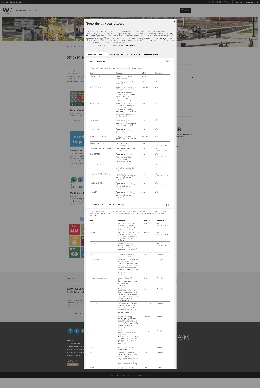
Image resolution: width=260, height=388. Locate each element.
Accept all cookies (152, 54)
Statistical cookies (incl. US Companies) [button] (107, 205)
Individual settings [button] (95, 54)
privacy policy (129, 45)
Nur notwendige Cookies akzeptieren (125, 54)
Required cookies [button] (97, 61)
